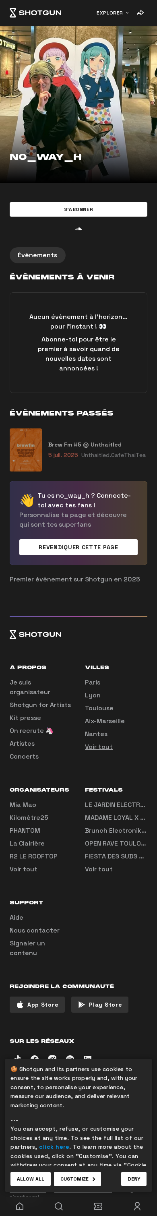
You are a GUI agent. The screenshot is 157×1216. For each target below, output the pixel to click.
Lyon (93, 695)
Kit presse (25, 717)
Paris (92, 682)
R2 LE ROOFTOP (34, 856)
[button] (78, 209)
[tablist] (78, 255)
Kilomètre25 (29, 817)
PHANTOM (25, 830)
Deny (134, 1179)
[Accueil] (35, 13)
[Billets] (98, 1206)
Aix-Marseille (105, 721)
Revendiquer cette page (78, 547)
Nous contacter (35, 930)
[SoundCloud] (78, 228)
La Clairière (27, 843)
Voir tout (99, 746)
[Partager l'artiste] (140, 13)
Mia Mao (23, 804)
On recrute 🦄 (32, 730)
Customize (74, 1179)
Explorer (110, 13)
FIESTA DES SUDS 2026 (120, 856)
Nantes (96, 734)
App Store (42, 1004)
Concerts (24, 756)
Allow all (30, 1179)
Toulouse (99, 708)
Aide (16, 917)
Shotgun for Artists (40, 705)
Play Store (105, 1004)
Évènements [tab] (38, 255)
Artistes (22, 743)
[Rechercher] (59, 1206)
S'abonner (78, 209)
